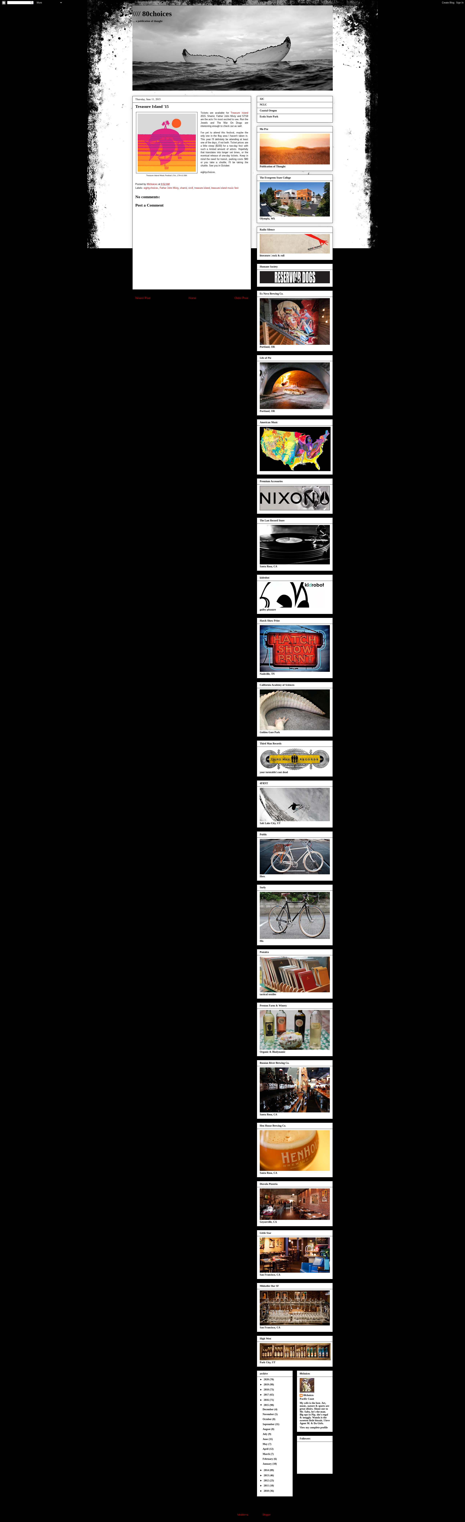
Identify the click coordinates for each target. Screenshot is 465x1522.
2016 (267, 1400)
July (265, 1434)
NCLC (263, 104)
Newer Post (142, 298)
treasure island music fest (224, 188)
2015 (267, 1405)
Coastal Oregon (268, 110)
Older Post (241, 298)
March (267, 1454)
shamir (183, 188)
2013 (267, 1475)
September (269, 1424)
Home (192, 298)
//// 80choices (152, 14)
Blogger (266, 1514)
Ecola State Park (269, 116)
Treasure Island (239, 112)
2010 (267, 1491)
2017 (267, 1394)
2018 (267, 1389)
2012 (267, 1480)
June (266, 1439)
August (267, 1429)
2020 (267, 1379)
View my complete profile (314, 1427)
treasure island (202, 188)
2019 (267, 1384)
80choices (308, 1395)
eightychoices (151, 188)
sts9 (190, 188)
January (267, 1463)
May (265, 1444)
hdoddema (242, 1514)
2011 (267, 1485)
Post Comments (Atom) (199, 309)
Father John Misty (169, 188)
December (268, 1409)
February (268, 1459)
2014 (267, 1470)
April (266, 1449)
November (269, 1414)
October (267, 1419)
